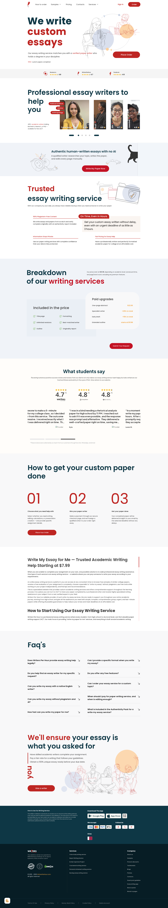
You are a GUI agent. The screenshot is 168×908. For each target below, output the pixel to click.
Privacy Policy (49, 903)
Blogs (129, 869)
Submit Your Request (121, 346)
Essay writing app (132, 884)
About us (130, 854)
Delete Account (104, 903)
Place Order (126, 54)
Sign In (120, 4)
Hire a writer (41, 788)
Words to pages (132, 891)
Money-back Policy (68, 903)
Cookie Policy (86, 903)
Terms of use (32, 903)
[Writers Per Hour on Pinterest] (131, 827)
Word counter (131, 888)
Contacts (80, 4)
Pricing (69, 4)
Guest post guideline (133, 880)
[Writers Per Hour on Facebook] (118, 827)
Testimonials (131, 865)
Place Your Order (42, 532)
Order (134, 4)
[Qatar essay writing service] (90, 838)
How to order (41, 4)
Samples (130, 858)
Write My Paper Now (95, 168)
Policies (129, 873)
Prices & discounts (133, 862)
